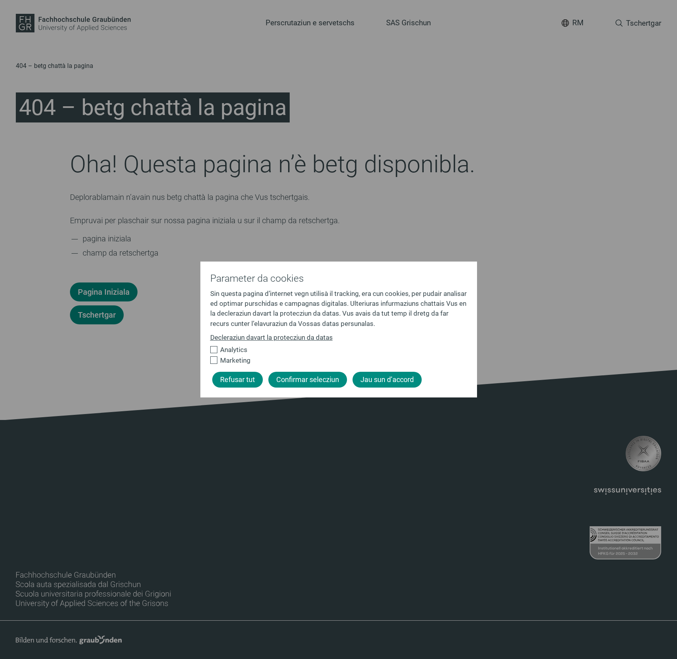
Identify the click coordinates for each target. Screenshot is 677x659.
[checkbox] (335, 349)
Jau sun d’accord (387, 380)
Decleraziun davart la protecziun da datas (271, 337)
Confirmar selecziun (307, 380)
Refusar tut (237, 380)
